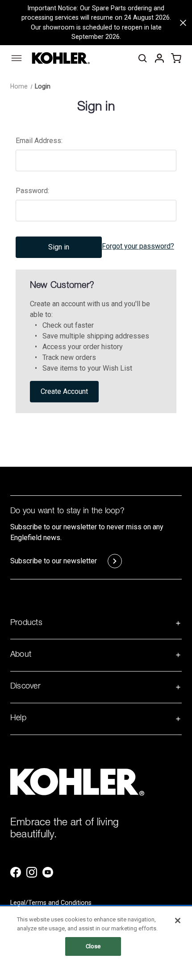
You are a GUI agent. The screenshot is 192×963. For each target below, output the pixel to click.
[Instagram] (31, 872)
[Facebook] (15, 872)
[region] (96, 934)
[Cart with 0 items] (176, 58)
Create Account (64, 391)
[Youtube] (47, 872)
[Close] (178, 920)
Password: (32, 190)
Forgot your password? (138, 246)
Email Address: (39, 140)
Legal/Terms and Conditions (51, 902)
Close (93, 946)
